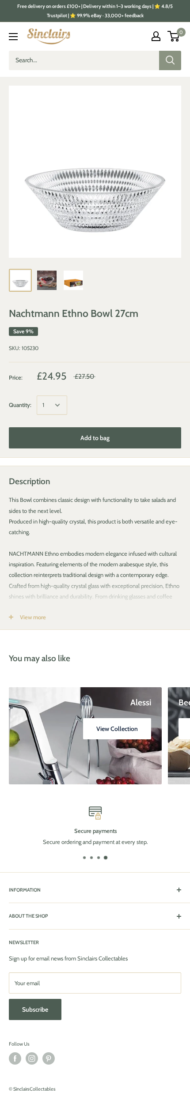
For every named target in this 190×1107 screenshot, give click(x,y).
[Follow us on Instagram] (32, 1058)
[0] (173, 36)
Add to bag (95, 438)
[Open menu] (13, 36)
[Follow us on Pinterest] (48, 1058)
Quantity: (20, 404)
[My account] (156, 36)
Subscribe (35, 1009)
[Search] (170, 60)
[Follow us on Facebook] (15, 1058)
